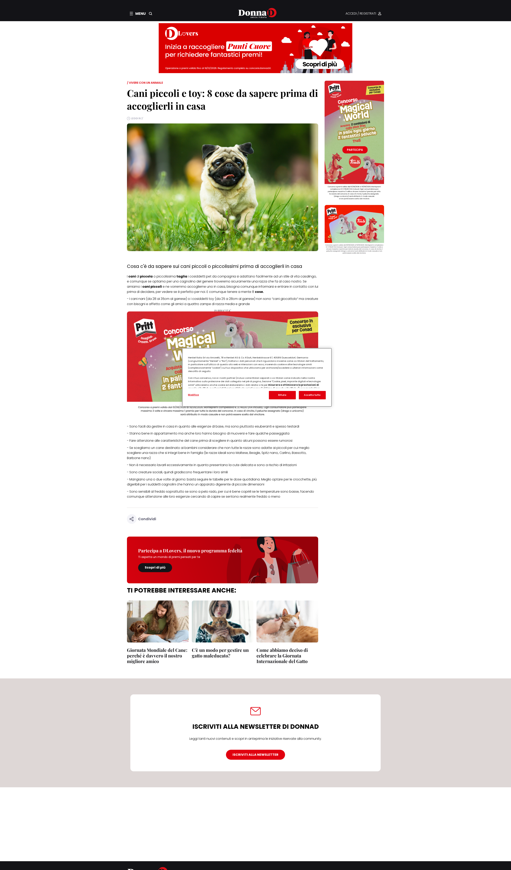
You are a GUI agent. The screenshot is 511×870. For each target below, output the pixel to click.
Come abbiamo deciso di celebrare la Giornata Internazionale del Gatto (282, 655)
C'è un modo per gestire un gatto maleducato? (220, 653)
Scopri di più (155, 567)
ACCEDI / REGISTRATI (361, 14)
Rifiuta (282, 395)
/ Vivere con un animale (145, 83)
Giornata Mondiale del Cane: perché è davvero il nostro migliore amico (157, 655)
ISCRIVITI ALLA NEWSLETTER (255, 754)
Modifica (193, 394)
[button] (138, 13)
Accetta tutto (312, 395)
